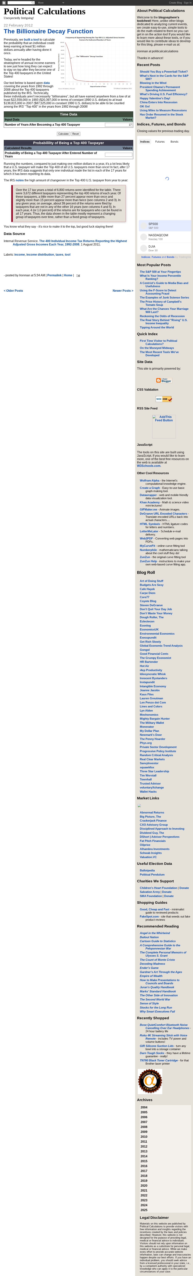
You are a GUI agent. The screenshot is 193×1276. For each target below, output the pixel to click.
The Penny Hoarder (152, 739)
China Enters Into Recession (158, 102)
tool (67, 254)
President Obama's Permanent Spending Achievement (160, 88)
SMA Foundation (151, 896)
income (19, 254)
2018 (144, 1175)
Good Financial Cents (154, 653)
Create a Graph (150, 487)
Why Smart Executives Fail (157, 1011)
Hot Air (144, 666)
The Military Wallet (152, 722)
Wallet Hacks (148, 791)
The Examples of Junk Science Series (164, 297)
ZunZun (145, 557)
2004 (144, 1107)
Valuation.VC (148, 857)
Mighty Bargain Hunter (155, 718)
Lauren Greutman (151, 698)
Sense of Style (149, 1003)
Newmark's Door (151, 734)
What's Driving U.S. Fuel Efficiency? (163, 94)
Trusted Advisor (150, 783)
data (47, 82)
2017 (144, 1171)
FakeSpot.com (149, 916)
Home (68, 275)
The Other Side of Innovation (159, 995)
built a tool (31, 39)
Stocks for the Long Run (156, 1007)
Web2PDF (146, 538)
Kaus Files (147, 694)
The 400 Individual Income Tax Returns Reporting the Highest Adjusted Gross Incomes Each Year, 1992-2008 (70, 242)
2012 (144, 1146)
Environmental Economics (157, 633)
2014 (144, 1156)
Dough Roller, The (152, 617)
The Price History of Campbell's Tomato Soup (161, 303)
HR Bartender (149, 661)
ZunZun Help (148, 561)
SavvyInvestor (149, 763)
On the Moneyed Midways (157, 347)
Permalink (54, 275)
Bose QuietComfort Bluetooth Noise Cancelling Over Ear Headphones (164, 1026)
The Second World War (155, 999)
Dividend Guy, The (152, 832)
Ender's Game (149, 967)
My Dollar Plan (149, 730)
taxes (59, 254)
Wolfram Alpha (149, 480)
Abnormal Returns (152, 812)
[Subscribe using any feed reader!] (164, 437)
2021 (144, 1190)
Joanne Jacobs (150, 690)
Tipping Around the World (157, 327)
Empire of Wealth (151, 976)
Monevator (147, 726)
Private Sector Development (158, 747)
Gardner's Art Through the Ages (161, 972)
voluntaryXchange (152, 787)
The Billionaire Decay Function (48, 31)
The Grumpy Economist (155, 657)
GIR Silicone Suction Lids (157, 1045)
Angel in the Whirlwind (155, 933)
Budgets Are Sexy (151, 584)
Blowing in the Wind (153, 82)
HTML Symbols (150, 524)
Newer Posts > (123, 290)
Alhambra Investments (154, 849)
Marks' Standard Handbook (158, 991)
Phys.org (146, 742)
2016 (144, 1166)
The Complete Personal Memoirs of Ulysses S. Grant (163, 954)
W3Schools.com (148, 465)
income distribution (40, 254)
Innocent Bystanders (153, 678)
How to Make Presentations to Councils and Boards (159, 981)
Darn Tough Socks (152, 1053)
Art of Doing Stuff (151, 581)
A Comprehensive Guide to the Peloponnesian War (160, 947)
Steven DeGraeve (151, 605)
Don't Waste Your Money (156, 613)
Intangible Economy (153, 686)
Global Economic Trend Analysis (161, 645)
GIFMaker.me (148, 509)
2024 (144, 1205)
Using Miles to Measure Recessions (163, 110)
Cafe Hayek (147, 589)
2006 (144, 1117)
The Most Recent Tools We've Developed (159, 353)
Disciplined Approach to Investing (162, 828)
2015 (144, 1161)
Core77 (144, 597)
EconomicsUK (149, 629)
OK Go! (145, 106)
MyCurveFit (147, 545)
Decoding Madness (152, 963)
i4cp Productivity (151, 670)
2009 (144, 1131)
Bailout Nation (149, 937)
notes (20, 180)
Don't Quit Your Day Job (156, 609)
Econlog (145, 625)
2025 (144, 1210)
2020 (144, 1185)
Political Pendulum (152, 874)
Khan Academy (150, 502)
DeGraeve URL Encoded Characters (163, 513)
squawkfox (147, 767)
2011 (144, 1141)
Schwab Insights (151, 852)
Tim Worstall (148, 775)
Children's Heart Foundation (158, 887)
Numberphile (148, 549)
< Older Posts (13, 290)
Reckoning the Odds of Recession (162, 316)
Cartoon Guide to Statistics (158, 941)
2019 (144, 1180)
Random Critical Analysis (156, 755)
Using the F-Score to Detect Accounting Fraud (158, 292)
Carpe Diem (147, 593)
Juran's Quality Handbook (157, 987)
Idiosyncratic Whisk (153, 674)
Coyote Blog (148, 601)
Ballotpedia (147, 870)
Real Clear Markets (152, 759)
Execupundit (148, 637)
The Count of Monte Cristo (157, 959)
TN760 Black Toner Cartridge (159, 1060)
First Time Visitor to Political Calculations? (158, 342)
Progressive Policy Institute (158, 751)
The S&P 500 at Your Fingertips (160, 271)
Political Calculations (45, 11)
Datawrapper (148, 495)
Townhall (146, 779)
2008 (144, 1127)
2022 (144, 1195)
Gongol (145, 649)
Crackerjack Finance (153, 820)
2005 (144, 1112)
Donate (184, 887)
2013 (144, 1151)
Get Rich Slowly (150, 641)
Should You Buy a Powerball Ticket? (164, 71)
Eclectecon (147, 621)
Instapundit (147, 682)
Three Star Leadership (154, 771)
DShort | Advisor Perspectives (159, 836)
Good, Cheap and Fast (154, 909)
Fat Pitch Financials (153, 840)
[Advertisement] (69, 265)
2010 (144, 1136)
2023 (144, 1200)
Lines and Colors (151, 706)
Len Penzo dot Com (153, 702)
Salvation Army (150, 891)
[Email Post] (77, 275)
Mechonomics (149, 714)
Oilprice (145, 844)
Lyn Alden (146, 710)
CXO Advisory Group (154, 824)
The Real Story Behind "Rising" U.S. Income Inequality (164, 321)
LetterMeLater (149, 531)
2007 (144, 1122)
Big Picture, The (150, 816)
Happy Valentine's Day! (155, 98)
